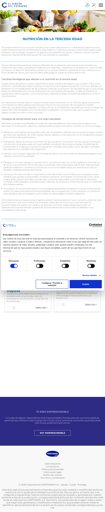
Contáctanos (52, 466)
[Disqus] (52, 362)
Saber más (41, 307)
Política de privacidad (52, 469)
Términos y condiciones (52, 478)
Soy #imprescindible (52, 433)
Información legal (52, 472)
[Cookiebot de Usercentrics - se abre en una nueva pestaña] (91, 225)
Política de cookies (52, 475)
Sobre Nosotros (52, 464)
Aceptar (85, 284)
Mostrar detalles (89, 275)
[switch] (39, 266)
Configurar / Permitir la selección (52, 284)
